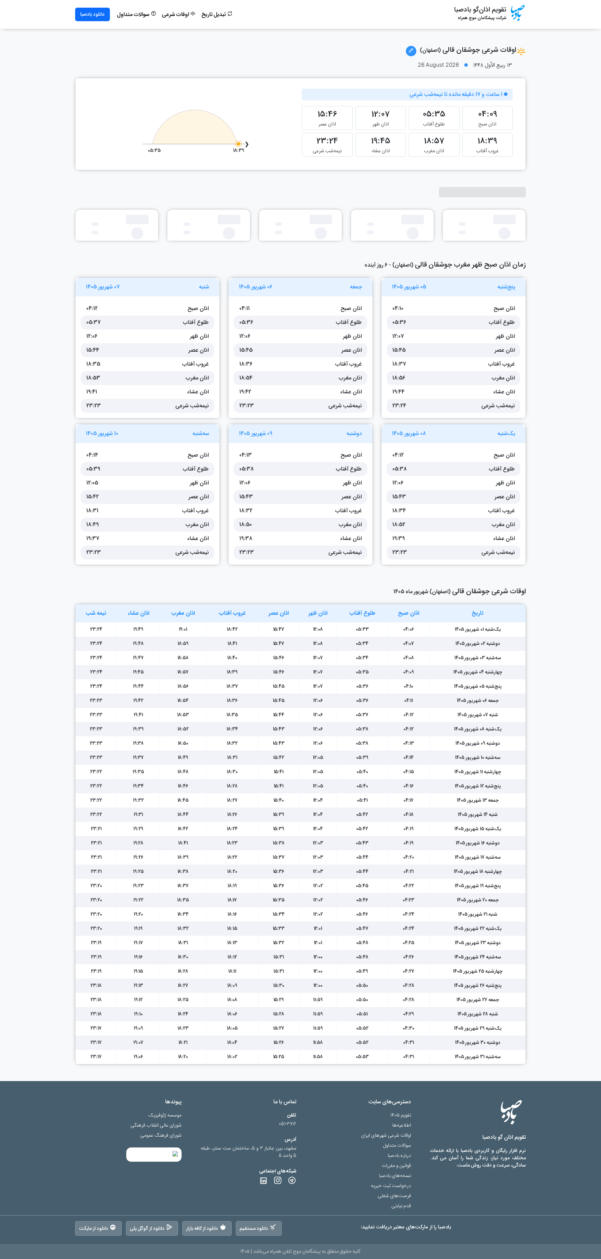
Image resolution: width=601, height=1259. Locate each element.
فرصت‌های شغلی (394, 1196)
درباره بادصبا (399, 1155)
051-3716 (287, 1124)
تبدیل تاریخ (214, 14)
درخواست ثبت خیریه (391, 1185)
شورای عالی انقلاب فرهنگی (156, 1125)
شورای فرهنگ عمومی (161, 1135)
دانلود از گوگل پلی (147, 1228)
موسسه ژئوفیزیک (165, 1115)
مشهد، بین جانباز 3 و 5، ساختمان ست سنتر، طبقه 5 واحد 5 (248, 1152)
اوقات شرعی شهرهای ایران (386, 1135)
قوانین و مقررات (396, 1165)
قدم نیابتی (401, 1206)
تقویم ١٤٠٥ (400, 1115)
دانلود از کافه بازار (202, 1228)
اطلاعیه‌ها (401, 1125)
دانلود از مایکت (93, 1228)
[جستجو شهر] (411, 51)
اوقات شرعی (176, 14)
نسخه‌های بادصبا (395, 1175)
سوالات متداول (134, 14)
